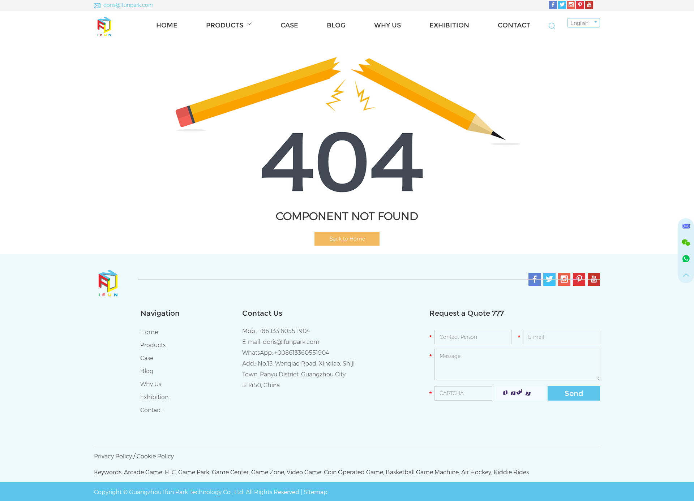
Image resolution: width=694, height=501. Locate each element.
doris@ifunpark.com (128, 5)
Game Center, (231, 472)
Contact (514, 25)
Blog (336, 25)
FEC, (171, 472)
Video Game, (304, 472)
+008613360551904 (301, 352)
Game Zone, (268, 472)
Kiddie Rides (511, 472)
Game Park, (194, 472)
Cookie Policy (155, 456)
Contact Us (262, 313)
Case (289, 25)
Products (224, 25)
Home (166, 25)
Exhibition (449, 25)
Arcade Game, (143, 472)
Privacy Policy (113, 456)
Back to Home (347, 239)
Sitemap (315, 492)
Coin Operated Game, (354, 472)
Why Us (387, 25)
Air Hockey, (476, 472)
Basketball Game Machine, (423, 472)
